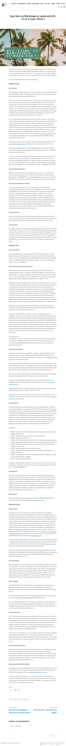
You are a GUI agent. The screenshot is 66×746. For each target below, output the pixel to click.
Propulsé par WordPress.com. (13, 743)
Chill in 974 (61, 743)
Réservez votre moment (49, 162)
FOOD (41, 3)
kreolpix (12, 699)
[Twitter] (61, 7)
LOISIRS (53, 3)
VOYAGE (58, 3)
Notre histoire (49, 743)
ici (20, 345)
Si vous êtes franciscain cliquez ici (25, 529)
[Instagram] (59, 7)
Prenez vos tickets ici (26, 598)
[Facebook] (64, 7)
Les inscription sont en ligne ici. (18, 144)
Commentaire (52, 735)
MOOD (63, 3)
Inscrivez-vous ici (51, 544)
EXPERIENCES (22, 3)
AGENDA (29, 3)
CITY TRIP (47, 3)
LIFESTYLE (14, 3)
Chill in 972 (3, 743)
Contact (56, 743)
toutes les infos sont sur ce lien (38, 672)
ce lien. (45, 177)
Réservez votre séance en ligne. (35, 500)
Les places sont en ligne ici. (44, 133)
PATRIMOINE (35, 3)
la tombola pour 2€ (35, 535)
